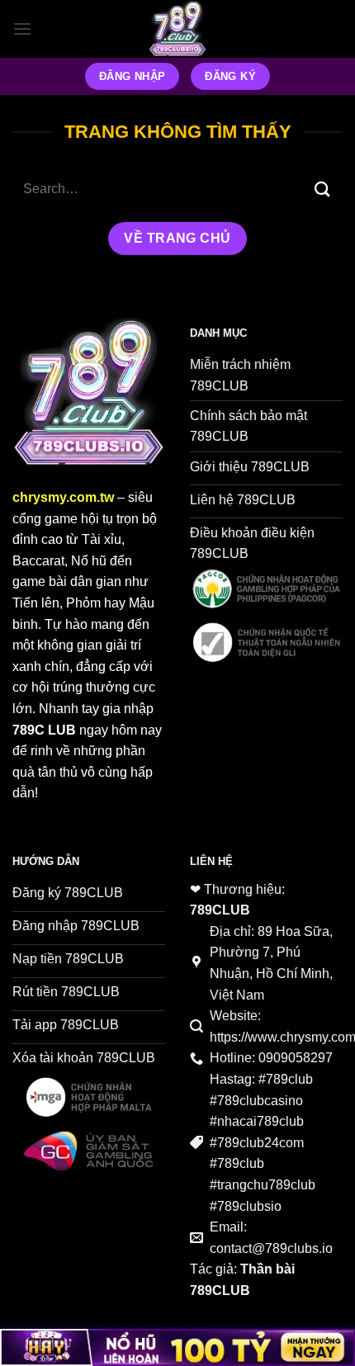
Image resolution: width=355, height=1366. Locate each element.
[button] (22, 28)
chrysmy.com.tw (63, 497)
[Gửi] (322, 189)
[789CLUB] (177, 29)
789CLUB (220, 910)
